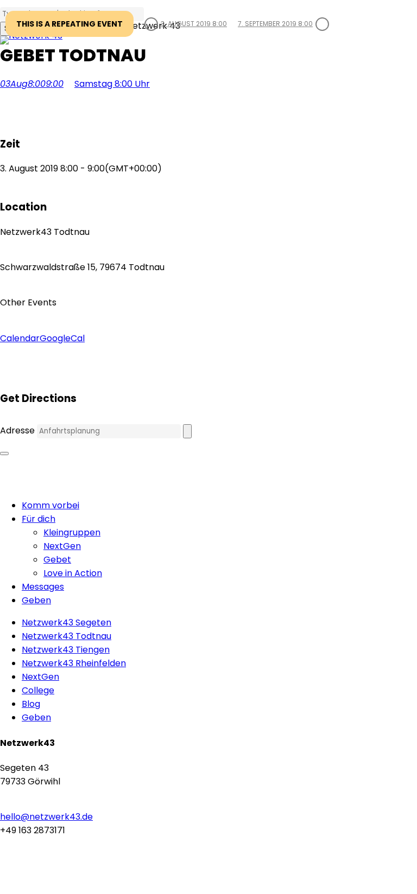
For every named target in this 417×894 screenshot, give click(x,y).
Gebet (57, 559)
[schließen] (4, 453)
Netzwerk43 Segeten (66, 622)
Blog (31, 704)
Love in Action (72, 573)
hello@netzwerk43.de (46, 816)
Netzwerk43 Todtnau (66, 636)
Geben (36, 600)
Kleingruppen (71, 532)
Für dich (38, 519)
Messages (43, 586)
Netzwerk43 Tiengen (66, 649)
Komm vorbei (50, 505)
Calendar (20, 338)
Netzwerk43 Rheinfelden (74, 663)
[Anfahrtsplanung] (187, 431)
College (38, 690)
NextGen (62, 546)
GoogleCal (62, 338)
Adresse (17, 430)
